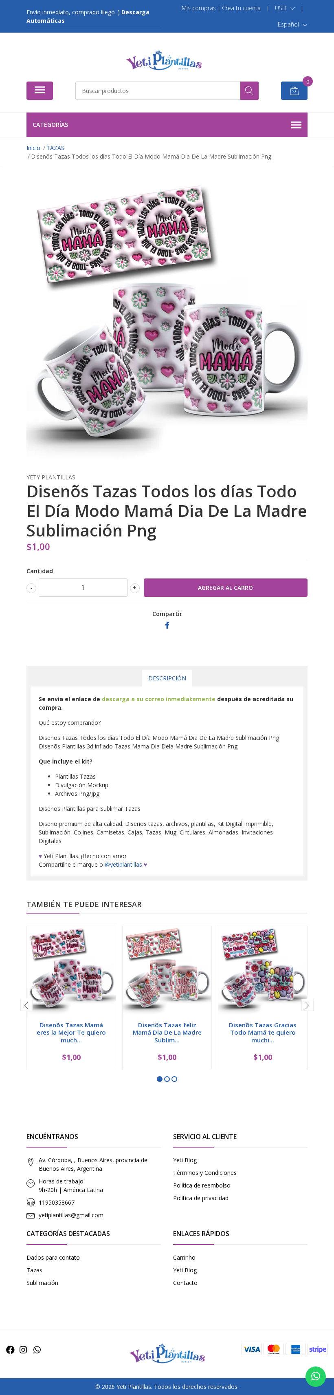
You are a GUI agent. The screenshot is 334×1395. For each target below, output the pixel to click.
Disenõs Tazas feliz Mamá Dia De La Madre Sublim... (167, 1032)
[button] (285, 8)
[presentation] (26, 1005)
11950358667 (57, 1202)
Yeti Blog (185, 1160)
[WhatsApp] (37, 1349)
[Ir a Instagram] (23, 1349)
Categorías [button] (50, 124)
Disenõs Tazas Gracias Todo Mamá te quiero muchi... (263, 1032)
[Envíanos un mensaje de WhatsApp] (315, 1376)
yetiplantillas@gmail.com (71, 1215)
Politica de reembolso (202, 1185)
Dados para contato (53, 1257)
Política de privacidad (201, 1198)
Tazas (34, 1270)
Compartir (167, 614)
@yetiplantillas (123, 864)
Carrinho (184, 1257)
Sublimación (42, 1283)
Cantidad (39, 571)
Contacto (185, 1283)
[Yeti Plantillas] (163, 60)
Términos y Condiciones (205, 1172)
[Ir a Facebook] (10, 1349)
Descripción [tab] (167, 678)
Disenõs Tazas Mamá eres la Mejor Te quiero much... (71, 1032)
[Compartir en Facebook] (167, 625)
